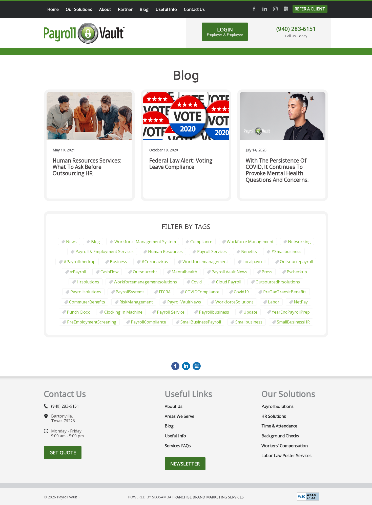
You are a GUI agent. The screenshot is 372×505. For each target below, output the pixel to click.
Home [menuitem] (53, 9)
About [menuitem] (105, 9)
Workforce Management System (145, 241)
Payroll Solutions (277, 406)
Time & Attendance (279, 426)
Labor (273, 302)
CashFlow (109, 272)
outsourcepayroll (296, 261)
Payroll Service (170, 312)
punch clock (78, 312)
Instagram (275, 9)
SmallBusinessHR (293, 322)
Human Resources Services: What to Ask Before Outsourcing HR (87, 167)
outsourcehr (145, 272)
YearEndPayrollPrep (291, 312)
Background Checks (280, 436)
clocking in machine (123, 312)
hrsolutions (88, 282)
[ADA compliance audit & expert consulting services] (308, 496)
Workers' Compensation (284, 446)
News (71, 241)
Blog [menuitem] (144, 9)
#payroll (78, 272)
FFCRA (165, 292)
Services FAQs (178, 446)
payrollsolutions (85, 292)
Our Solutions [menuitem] (79, 9)
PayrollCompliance (148, 322)
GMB (286, 9)
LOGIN (225, 31)
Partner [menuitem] (125, 9)
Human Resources (165, 251)
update (250, 312)
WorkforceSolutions (234, 302)
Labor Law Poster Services (286, 456)
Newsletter (185, 464)
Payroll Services (212, 251)
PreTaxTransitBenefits (284, 292)
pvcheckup (297, 272)
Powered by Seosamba (186, 497)
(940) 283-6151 (296, 28)
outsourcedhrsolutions (278, 282)
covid (196, 282)
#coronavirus (154, 261)
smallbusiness (248, 322)
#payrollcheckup (79, 261)
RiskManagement (136, 302)
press (267, 272)
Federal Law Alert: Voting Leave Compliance (180, 163)
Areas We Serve (179, 416)
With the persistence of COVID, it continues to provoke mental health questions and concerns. (277, 170)
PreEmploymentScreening (91, 322)
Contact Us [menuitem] (194, 9)
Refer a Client (310, 9)
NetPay (301, 302)
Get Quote (63, 452)
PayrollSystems (130, 292)
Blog (95, 241)
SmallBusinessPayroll (200, 322)
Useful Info (175, 436)
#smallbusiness (286, 251)
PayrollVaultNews (184, 302)
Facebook (254, 9)
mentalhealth (184, 272)
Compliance (201, 241)
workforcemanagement (205, 261)
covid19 (241, 292)
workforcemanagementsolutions (145, 282)
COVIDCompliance (202, 292)
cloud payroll (228, 282)
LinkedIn (265, 9)
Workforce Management (250, 241)
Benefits (249, 251)
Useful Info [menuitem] (166, 9)
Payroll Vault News (229, 272)
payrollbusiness (214, 312)
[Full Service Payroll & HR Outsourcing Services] (84, 33)
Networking (299, 241)
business (118, 261)
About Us (173, 406)
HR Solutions (273, 416)
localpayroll (253, 261)
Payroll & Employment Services (104, 251)
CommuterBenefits (87, 302)
